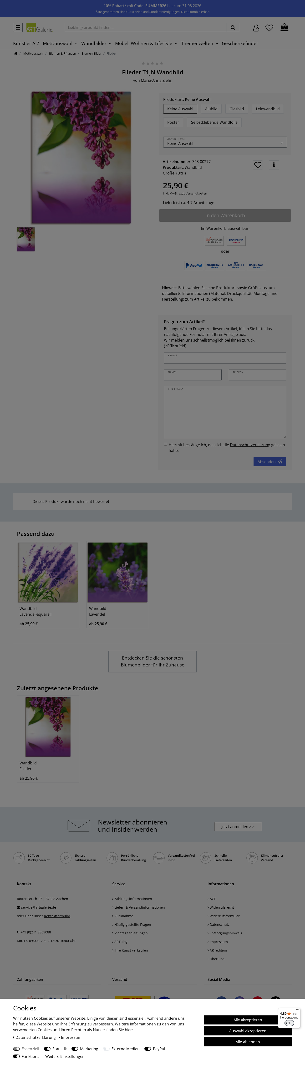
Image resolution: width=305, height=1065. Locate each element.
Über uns (216, 959)
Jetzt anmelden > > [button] (237, 826)
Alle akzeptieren (248, 1020)
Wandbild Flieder (28, 765)
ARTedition (218, 950)
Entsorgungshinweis (225, 933)
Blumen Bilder (91, 53)
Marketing (89, 1048)
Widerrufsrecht (221, 907)
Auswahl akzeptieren (247, 1031)
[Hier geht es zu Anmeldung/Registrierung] (256, 27)
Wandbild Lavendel (97, 611)
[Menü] (297, 1011)
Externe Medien (126, 1048)
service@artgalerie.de (38, 907)
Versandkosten (196, 193)
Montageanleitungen (130, 933)
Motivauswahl (57, 43)
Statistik (59, 1048)
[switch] (289, 1023)
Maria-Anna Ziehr (156, 80)
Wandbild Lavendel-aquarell (35, 611)
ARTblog (120, 941)
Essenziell (30, 1048)
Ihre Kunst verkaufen (130, 950)
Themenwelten (197, 43)
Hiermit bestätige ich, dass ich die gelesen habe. (227, 447)
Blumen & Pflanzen (62, 53)
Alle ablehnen (248, 1042)
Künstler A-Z (26, 43)
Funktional (31, 1056)
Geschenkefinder (240, 43)
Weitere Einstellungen (65, 1056)
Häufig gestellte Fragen (132, 924)
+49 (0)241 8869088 (35, 932)
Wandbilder (94, 43)
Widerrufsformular (224, 916)
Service (118, 883)
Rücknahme (123, 916)
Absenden (267, 461)
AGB (212, 898)
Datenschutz (219, 924)
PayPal (159, 1048)
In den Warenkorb (225, 215)
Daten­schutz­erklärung (36, 1037)
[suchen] (233, 27)
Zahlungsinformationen (132, 898)
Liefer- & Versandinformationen (139, 907)
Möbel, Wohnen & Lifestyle (143, 43)
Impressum (218, 941)
